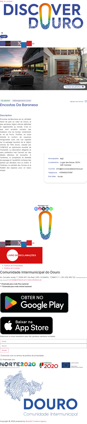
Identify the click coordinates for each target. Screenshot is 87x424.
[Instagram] (40, 209)
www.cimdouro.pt (34, 280)
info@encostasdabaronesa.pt (69, 169)
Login (4, 36)
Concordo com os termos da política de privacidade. (22, 355)
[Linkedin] (47, 209)
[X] (43, 209)
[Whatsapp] (51, 209)
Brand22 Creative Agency (36, 421)
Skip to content (6, 1)
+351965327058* (66, 173)
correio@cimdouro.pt (17, 280)
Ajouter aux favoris (76, 101)
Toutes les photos (73, 87)
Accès (60, 177)
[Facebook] (36, 209)
